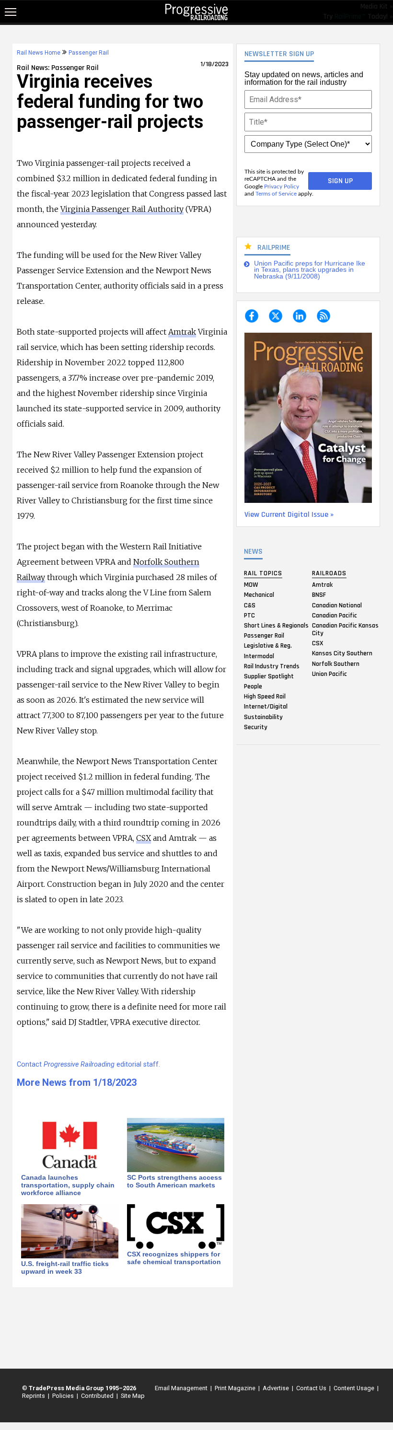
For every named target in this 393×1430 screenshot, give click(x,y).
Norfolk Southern (335, 663)
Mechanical (259, 595)
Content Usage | (355, 1388)
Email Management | (182, 1388)
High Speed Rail (265, 696)
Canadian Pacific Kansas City (345, 629)
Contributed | (98, 1395)
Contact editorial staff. (88, 1064)
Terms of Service (276, 194)
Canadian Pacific (334, 615)
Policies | (63, 1395)
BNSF (319, 595)
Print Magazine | (236, 1388)
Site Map (133, 1395)
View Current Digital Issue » (289, 515)
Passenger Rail (264, 635)
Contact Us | (312, 1388)
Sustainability (263, 716)
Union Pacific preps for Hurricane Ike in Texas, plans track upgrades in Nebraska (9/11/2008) (309, 270)
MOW (251, 585)
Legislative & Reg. (268, 645)
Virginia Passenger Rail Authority (122, 209)
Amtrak (322, 585)
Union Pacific (329, 673)
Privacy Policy (281, 186)
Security (255, 726)
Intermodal (259, 655)
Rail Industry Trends (272, 666)
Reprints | (34, 1395)
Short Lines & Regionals (276, 625)
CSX (317, 643)
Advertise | (276, 1388)
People (253, 686)
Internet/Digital (266, 706)
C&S (249, 605)
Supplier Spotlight (269, 676)
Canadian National (337, 605)
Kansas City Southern (342, 653)
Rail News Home (38, 52)
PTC (249, 615)
